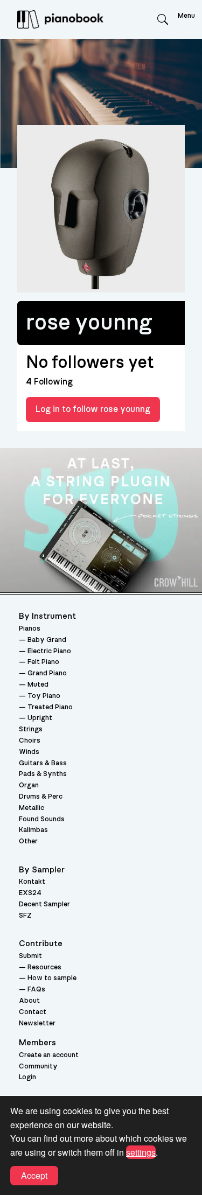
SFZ (25, 915)
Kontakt (32, 881)
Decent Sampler (44, 904)
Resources (44, 967)
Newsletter (37, 1023)
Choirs (29, 740)
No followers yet (90, 362)
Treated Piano (50, 707)
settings (141, 1152)
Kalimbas (33, 830)
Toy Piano (43, 696)
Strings (31, 729)
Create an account (49, 1055)
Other (28, 841)
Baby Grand (46, 640)
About (29, 1000)
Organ (29, 785)
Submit (30, 956)
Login (27, 1077)
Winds (29, 752)
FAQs (36, 989)
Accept (34, 1175)
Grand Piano (47, 673)
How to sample (51, 978)
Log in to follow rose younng (93, 409)
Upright (39, 718)
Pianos (29, 628)
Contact (32, 1012)
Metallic (31, 808)
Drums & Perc (40, 796)
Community (38, 1066)
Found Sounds (42, 819)
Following (49, 382)
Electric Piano (49, 651)
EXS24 (30, 893)
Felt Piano (43, 662)
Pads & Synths (43, 774)
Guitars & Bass (43, 763)
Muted (37, 684)
